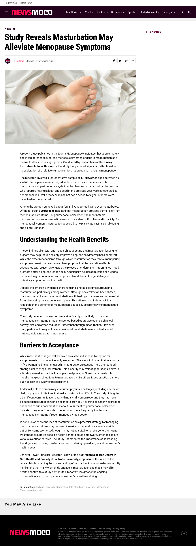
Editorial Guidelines (87, 529)
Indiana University (45, 487)
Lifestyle (168, 12)
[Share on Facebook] (114, 60)
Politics (101, 12)
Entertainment (149, 12)
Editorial (20, 61)
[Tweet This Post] (120, 60)
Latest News (26, 3)
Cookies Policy (104, 529)
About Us (62, 529)
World (88, 12)
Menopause (102, 487)
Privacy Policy (119, 529)
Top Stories (72, 12)
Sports (131, 12)
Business (116, 12)
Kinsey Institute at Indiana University (75, 487)
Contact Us (72, 529)
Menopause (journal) (31, 490)
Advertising (11, 3)
